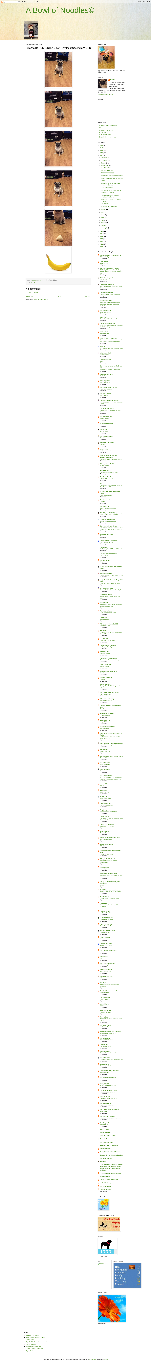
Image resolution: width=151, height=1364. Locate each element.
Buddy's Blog (104, 957)
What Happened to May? (106, 1066)
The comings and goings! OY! (108, 1092)
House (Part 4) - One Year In (107, 640)
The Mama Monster (106, 1158)
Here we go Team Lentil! (106, 854)
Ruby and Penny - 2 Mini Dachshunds (111, 743)
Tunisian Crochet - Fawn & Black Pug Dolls (111, 589)
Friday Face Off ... (105, 263)
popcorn (102, 346)
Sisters (103, 181)
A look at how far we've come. (108, 1085)
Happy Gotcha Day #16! (106, 542)
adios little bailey (104, 354)
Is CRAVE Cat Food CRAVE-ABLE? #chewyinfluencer (111, 184)
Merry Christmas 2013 (106, 839)
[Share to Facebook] (54, 280)
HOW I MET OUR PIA (106, 918)
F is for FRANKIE (104, 1072)
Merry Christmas (104, 728)
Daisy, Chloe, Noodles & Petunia (110, 1152)
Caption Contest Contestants (34, 1348)
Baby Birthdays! (104, 845)
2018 (101, 153)
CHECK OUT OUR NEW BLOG (108, 1098)
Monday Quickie (104, 666)
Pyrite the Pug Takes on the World (110, 1173)
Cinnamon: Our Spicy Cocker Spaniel (111, 756)
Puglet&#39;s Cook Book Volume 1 (36, 1342)
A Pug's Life (103, 903)
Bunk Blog (103, 317)
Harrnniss (102, 952)
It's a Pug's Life (104, 1123)
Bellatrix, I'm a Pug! (106, 678)
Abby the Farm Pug (106, 924)
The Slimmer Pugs (105, 1186)
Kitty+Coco (103, 790)
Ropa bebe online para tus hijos (108, 811)
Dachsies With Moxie (106, 292)
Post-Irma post (104, 536)
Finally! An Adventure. (105, 1012)
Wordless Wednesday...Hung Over (109, 472)
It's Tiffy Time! (104, 1064)
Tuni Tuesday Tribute (105, 1046)
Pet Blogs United (105, 797)
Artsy (101, 562)
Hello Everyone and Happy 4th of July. (110, 583)
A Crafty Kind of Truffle (107, 464)
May (102, 217)
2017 (101, 155)
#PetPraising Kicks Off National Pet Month (111, 549)
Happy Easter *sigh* (105, 798)
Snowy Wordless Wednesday (108, 508)
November (104, 160)
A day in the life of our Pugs (108, 873)
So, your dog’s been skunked (108, 521)
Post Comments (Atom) (41, 299)
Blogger (106, 1359)
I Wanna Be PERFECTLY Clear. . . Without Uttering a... (111, 196)
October (103, 163)
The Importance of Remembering (111, 190)
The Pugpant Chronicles (107, 1116)
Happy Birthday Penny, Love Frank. (109, 745)
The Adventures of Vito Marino (109, 692)
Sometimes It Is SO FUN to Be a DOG (112, 178)
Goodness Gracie (105, 394)
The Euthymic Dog (105, 310)
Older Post (87, 296)
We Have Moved (104, 832)
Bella (101, 361)
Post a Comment (33, 292)
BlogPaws (103, 1161)
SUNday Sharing (104, 257)
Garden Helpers (104, 376)
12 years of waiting (105, 715)
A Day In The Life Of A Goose (109, 859)
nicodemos (92, 1359)
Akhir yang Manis (104, 333)
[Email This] (48, 280)
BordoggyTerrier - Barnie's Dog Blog (111, 1155)
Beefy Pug (103, 630)
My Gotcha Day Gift (105, 913)
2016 (101, 231)
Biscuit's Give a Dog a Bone (107, 137)
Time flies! (102, 679)
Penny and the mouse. (106, 495)
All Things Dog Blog (106, 573)
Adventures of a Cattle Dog (108, 658)
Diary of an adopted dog (107, 963)
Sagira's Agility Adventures (108, 671)
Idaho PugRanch (105, 381)
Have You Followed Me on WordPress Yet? (111, 1059)
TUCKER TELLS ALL (106, 970)
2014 (101, 236)
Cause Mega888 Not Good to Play (109, 319)
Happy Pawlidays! (105, 999)
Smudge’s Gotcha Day (106, 945)
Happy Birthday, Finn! (105, 971)
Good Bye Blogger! (105, 653)
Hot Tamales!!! (105, 204)
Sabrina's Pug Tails (106, 594)
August (103, 209)
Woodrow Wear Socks (106, 130)
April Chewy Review (105, 673)
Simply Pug (103, 810)
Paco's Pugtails (105, 937)
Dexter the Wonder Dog (107, 323)
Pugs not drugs (104, 1124)
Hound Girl (103, 547)
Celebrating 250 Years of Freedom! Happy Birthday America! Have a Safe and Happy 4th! (111, 271)
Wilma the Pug (104, 867)
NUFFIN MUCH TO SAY (106, 478)
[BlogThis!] (50, 280)
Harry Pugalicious (105, 803)
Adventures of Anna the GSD (109, 624)
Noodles (113, 80)
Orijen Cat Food (30, 1351)
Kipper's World (104, 1129)
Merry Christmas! (104, 722)
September (104, 165)
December (104, 158)
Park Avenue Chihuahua (107, 727)
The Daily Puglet (105, 763)
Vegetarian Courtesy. (106, 423)
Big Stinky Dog (104, 651)
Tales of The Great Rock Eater (109, 1110)
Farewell (102, 444)
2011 (101, 244)
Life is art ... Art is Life (107, 588)
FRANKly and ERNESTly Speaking (110, 513)
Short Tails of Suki (105, 1010)
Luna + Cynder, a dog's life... (108, 338)
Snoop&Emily (104, 603)
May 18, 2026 (103, 279)
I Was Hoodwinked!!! (107, 187)
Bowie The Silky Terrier (107, 442)
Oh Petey (102, 501)
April (102, 220)
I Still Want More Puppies (107, 519)
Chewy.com (102, 128)
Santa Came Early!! (105, 625)
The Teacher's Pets (106, 416)
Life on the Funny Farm (107, 408)
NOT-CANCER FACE (105, 764)
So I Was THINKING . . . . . (108, 170)
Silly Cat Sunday (104, 418)
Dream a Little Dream (107, 193)
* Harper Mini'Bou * (106, 1189)
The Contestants (31, 1344)
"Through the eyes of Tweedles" (110, 400)
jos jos (101, 424)
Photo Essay (34, 283)
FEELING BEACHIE (106, 301)
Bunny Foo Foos (104, 792)
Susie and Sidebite (106, 665)
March (103, 222)
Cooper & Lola (104, 816)
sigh (101, 958)
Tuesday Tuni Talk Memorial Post (109, 1053)
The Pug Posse (104, 1017)
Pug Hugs (103, 983)
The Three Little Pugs (106, 477)
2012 (101, 241)
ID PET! (102, 885)
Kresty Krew (104, 449)
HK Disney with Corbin (32, 1335)
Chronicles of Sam (105, 932)
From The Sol (104, 262)
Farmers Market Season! (106, 805)
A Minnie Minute (105, 911)
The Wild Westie (105, 560)
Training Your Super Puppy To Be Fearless (111, 575)
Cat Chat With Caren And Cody (109, 268)
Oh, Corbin (103, 617)
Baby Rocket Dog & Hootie (108, 526)
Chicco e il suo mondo (107, 824)
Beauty (102, 939)
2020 (101, 147)
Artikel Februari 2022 (105, 312)
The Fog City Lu (105, 1038)
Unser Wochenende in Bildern (108, 612)
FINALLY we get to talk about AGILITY (110, 898)
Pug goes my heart (106, 611)
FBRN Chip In (103, 1111)
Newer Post (29, 296)
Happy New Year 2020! (106, 389)
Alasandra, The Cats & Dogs (109, 1145)
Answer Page (30, 1339)
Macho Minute (104, 1004)
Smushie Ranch (105, 1097)
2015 (101, 234)
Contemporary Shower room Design (109, 660)
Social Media (103, 438)
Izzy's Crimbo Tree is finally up (108, 451)
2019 (101, 150)
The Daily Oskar (105, 1057)
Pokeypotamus (103, 132)
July (102, 212)
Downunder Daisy (105, 359)
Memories (102, 1079)
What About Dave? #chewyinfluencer (112, 175)
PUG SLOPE (104, 429)
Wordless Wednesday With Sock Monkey (111, 1118)
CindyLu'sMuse (105, 769)
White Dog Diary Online (107, 278)
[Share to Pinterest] (56, 280)
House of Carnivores (106, 784)
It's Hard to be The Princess (109, 206)
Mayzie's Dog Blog (106, 944)
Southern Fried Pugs (106, 534)
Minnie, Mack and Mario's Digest (110, 837)
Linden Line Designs (106, 1183)
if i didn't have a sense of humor (110, 890)
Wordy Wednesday (105, 382)
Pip (101, 483)
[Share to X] (52, 280)
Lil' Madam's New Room (106, 1026)
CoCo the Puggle (105, 997)
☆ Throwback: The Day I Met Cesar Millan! (111, 348)
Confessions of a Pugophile (108, 541)
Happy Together (104, 868)
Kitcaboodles (104, 750)
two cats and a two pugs (107, 931)
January (103, 228)
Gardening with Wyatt (106, 374)
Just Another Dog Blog (107, 714)
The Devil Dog (104, 506)
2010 (101, 247)
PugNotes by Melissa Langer (108, 125)
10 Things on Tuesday (106, 647)
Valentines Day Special (106, 965)
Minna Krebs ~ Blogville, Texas (109, 1071)
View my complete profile (105, 94)
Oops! (101, 771)
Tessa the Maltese (105, 1148)
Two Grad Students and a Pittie (109, 991)
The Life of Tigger (105, 1025)
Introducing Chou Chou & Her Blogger (110, 369)
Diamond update (104, 619)
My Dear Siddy (104, 431)
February (104, 225)
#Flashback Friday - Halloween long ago (110, 459)
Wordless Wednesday (106, 700)
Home (59, 296)
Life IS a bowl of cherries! (108, 1077)
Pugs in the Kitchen (105, 134)
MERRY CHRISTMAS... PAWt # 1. (109, 514)
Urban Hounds (104, 831)
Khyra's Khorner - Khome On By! (110, 255)
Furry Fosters (104, 332)
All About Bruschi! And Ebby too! (110, 1031)
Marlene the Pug (105, 720)
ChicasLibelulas (105, 1051)
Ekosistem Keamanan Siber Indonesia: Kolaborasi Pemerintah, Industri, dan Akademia (110, 304)
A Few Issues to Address (106, 978)
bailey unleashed (105, 353)
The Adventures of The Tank (109, 387)
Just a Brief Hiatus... (105, 694)
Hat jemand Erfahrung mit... (107, 919)
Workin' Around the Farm (106, 926)
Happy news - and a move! (107, 1105)
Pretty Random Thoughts (108, 645)
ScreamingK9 (104, 896)
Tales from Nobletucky (107, 699)
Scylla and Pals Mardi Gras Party (35, 1337)
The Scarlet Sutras (106, 776)
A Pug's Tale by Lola (106, 976)
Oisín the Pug (104, 1044)
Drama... (102, 1005)
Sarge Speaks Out (105, 470)
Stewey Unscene (105, 684)
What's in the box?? (105, 751)
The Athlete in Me (106, 168)
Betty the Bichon (105, 1139)
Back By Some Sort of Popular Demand (110, 891)
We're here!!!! (103, 709)
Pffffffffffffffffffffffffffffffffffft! (107, 173)
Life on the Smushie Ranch (108, 1090)
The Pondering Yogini (106, 1142)
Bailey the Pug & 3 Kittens (108, 1136)
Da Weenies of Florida (107, 284)
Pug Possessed (105, 500)
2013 (101, 239)
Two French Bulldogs (106, 436)
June (102, 215)
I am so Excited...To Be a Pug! (109, 1180)
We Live (102, 785)
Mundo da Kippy (105, 1176)
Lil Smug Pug (104, 638)
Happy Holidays (104, 395)
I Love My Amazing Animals (108, 554)
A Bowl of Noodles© (60, 10)
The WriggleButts (105, 1103)
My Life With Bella (105, 1132)
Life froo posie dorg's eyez (108, 950)
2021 (101, 145)
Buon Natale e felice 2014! (107, 826)
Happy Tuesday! (104, 555)
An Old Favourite (104, 465)
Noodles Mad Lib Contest (33, 1346)
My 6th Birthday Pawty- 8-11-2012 (109, 1033)
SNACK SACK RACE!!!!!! (106, 1040)
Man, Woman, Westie (106, 844)
